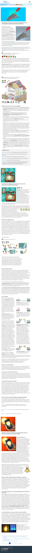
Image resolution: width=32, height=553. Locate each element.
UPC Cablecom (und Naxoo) (6, 409)
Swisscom (3, 404)
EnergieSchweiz (5, 158)
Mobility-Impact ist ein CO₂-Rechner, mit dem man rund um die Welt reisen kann (15, 535)
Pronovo (7, 66)
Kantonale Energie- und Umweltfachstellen (9, 4)
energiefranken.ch (5, 50)
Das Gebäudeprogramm (7, 152)
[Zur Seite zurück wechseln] (4, 543)
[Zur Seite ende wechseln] (22, 543)
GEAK (4, 121)
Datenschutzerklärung (4, 550)
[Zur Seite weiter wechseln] (20, 543)
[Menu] (29, 2)
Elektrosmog (7, 229)
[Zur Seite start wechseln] (2, 543)
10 (18, 543)
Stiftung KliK (5, 161)
